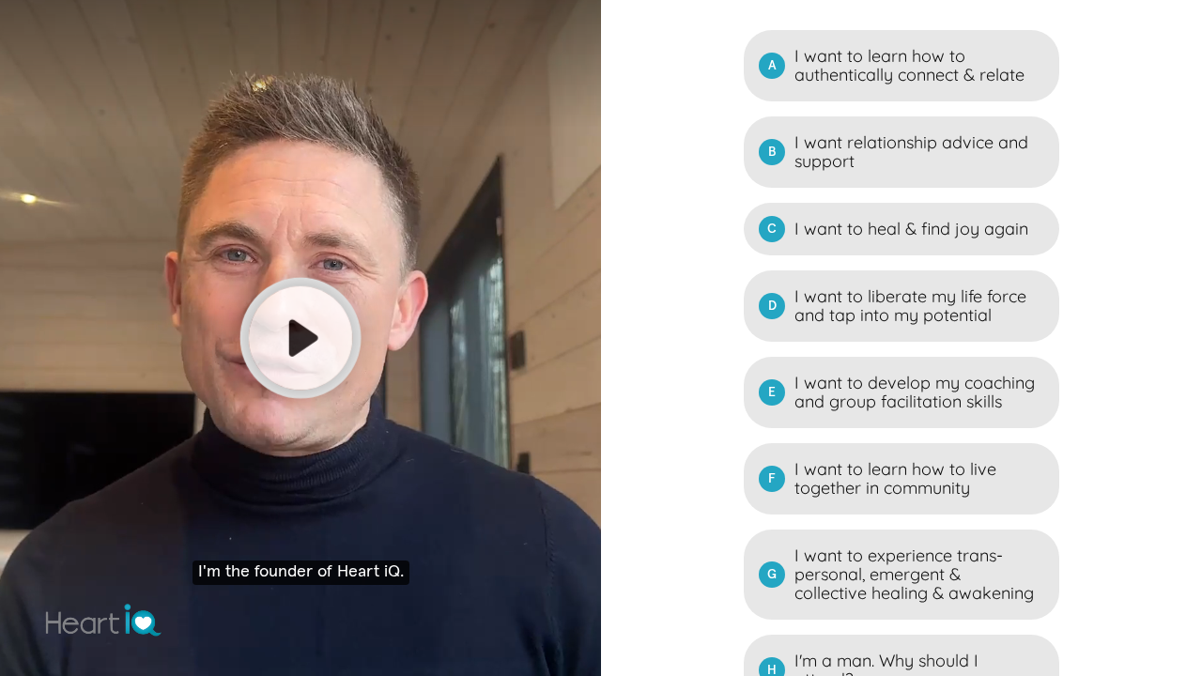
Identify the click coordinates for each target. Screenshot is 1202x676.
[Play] (300, 338)
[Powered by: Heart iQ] (104, 620)
